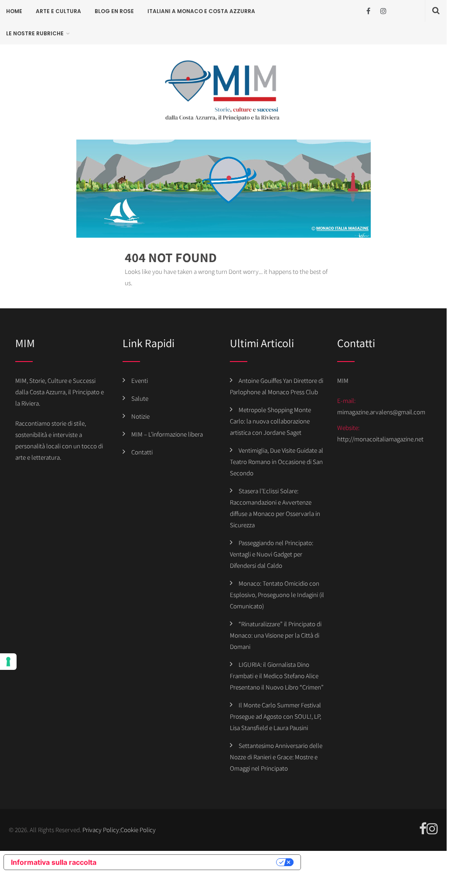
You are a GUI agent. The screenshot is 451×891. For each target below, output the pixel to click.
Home (14, 11)
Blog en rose (114, 11)
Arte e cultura (58, 11)
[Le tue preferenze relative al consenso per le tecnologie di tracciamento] (8, 661)
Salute (139, 398)
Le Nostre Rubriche (35, 33)
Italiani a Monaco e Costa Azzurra (201, 11)
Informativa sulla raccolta (53, 862)
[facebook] (368, 11)
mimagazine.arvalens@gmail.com (381, 412)
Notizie (140, 416)
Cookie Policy (138, 830)
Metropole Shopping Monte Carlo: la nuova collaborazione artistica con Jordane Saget (270, 421)
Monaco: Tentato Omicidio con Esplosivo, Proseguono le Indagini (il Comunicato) (277, 594)
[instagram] (383, 11)
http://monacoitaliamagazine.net (380, 439)
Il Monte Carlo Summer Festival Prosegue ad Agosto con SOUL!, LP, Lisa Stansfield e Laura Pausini (275, 716)
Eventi (139, 380)
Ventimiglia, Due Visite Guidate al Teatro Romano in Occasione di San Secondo (276, 461)
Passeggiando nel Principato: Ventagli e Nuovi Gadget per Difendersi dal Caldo (271, 554)
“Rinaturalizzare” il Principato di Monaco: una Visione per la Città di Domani (275, 635)
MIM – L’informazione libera (167, 434)
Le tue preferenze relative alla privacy (190, 862)
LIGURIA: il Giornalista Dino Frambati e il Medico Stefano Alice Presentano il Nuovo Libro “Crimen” (277, 675)
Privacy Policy (100, 830)
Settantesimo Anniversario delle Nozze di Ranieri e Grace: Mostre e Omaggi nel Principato (276, 756)
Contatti (142, 452)
